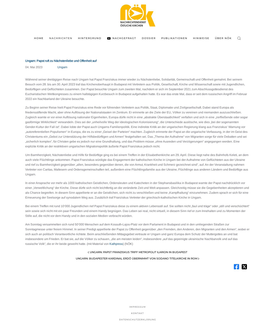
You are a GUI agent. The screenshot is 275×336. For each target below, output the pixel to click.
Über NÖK (223, 38)
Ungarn (62, 67)
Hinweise (201, 38)
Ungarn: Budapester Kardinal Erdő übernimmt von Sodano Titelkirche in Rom (136, 258)
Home (39, 38)
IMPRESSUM (137, 307)
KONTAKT (137, 313)
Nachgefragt (124, 38)
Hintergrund (89, 38)
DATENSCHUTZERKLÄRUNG (137, 319)
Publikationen (174, 38)
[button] (239, 38)
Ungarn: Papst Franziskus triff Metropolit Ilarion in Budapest (138, 252)
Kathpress (116, 243)
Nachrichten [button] (60, 38)
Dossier (149, 38)
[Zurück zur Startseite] (137, 15)
